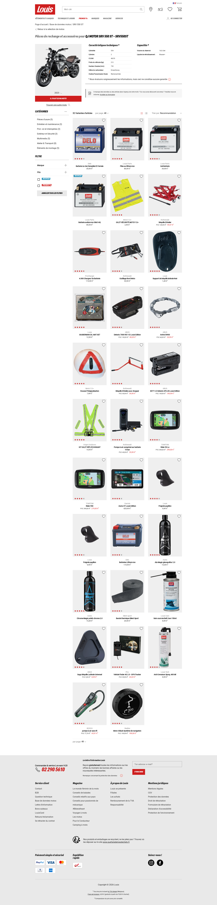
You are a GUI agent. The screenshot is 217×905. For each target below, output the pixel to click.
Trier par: (156, 113)
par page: (99, 113)
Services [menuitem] (119, 18)
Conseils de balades (81, 793)
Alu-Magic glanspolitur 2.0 (165, 562)
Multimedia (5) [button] (43, 138)
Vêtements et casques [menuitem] (44, 18)
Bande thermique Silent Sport (127, 618)
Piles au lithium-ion (127, 166)
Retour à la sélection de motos (50, 29)
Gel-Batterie (165, 166)
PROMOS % (46, 185)
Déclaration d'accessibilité (159, 809)
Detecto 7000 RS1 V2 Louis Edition (127, 335)
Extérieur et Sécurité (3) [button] (47, 134)
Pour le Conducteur (81, 821)
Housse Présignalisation (89, 391)
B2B (37, 793)
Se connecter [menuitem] (176, 18)
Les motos (77, 817)
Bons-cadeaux (41, 809)
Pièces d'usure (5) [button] (45, 119)
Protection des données (158, 797)
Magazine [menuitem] (107, 18)
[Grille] (142, 112)
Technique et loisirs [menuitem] (66, 18)
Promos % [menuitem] (83, 18)
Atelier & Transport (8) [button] (46, 143)
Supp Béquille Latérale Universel (89, 675)
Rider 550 (89, 506)
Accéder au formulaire (107, 95)
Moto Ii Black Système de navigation (127, 731)
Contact (38, 788)
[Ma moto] (160, 9)
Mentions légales (155, 788)
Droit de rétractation (157, 801)
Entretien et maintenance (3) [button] (49, 124)
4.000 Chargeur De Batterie (89, 278)
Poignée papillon (165, 506)
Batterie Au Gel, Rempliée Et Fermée (89, 166)
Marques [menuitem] (95, 18)
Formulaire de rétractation (159, 805)
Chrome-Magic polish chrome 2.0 (89, 618)
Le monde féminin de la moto (86, 788)
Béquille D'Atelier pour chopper (127, 391)
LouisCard (39, 813)
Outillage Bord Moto (127, 278)
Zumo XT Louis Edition (127, 506)
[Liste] (146, 113)
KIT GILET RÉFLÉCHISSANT (89, 447)
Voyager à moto (80, 813)
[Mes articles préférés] (169, 9)
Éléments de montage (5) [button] (48, 148)
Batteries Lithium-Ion (127, 562)
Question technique (43, 797)
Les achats (115, 797)
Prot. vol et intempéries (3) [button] (48, 129)
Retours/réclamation (44, 817)
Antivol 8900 (165, 335)
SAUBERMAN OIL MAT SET (89, 335)
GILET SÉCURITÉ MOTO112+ (127, 222)
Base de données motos (45, 801)
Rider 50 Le (165, 447)
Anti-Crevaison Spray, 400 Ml (165, 675)
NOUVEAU (46, 179)
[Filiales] (150, 9)
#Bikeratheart (79, 809)
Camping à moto (80, 825)
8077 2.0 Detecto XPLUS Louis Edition (165, 391)
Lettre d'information (43, 805)
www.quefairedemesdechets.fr (116, 842)
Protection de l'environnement (161, 813)
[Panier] (179, 9)
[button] (177, 3)
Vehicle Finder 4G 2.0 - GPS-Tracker (127, 675)
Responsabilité (116, 805)
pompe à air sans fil (89, 731)
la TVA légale (112, 891)
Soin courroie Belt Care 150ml (165, 618)
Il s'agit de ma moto (58, 99)
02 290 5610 (53, 770)
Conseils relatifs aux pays (84, 797)
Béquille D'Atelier (165, 222)
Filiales (113, 793)
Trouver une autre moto (56, 105)
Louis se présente (118, 788)
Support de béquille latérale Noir (165, 278)
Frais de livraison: (94, 894)
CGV (150, 793)
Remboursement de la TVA (122, 801)
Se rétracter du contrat (45, 821)
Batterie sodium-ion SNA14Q (89, 222)
